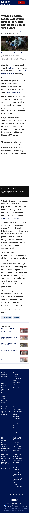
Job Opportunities (17, 422)
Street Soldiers (17, 442)
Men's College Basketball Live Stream (17, 474)
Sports (3, 398)
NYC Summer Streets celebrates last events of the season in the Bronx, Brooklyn (9, 337)
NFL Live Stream (17, 458)
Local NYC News (5, 380)
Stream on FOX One (17, 455)
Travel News (16, 382)
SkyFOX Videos (17, 448)
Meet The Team (17, 411)
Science (3, 396)
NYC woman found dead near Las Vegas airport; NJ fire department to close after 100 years (9, 330)
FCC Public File (17, 430)
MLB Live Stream (17, 464)
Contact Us (16, 426)
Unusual (3, 394)
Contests (15, 428)
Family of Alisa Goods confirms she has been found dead (9, 351)
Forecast (15, 374)
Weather (16, 372)
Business (3, 444)
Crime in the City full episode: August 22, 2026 (8, 344)
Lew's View (16, 444)
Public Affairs (16, 424)
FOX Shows (16, 416)
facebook (7, 494)
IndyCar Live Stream (16, 470)
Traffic (15, 380)
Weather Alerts (17, 378)
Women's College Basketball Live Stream (17, 479)
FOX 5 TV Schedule (15, 413)
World (16, 318)
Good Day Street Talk (5, 411)
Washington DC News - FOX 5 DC (5, 467)
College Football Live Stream (17, 461)
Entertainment (5, 393)
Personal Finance (5, 448)
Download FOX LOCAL (17, 419)
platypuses (12, 68)
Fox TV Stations (16, 31)
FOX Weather (16, 388)
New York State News (5, 382)
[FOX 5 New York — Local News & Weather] (6, 3)
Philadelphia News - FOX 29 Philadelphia (5, 463)
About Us (16, 407)
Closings (15, 376)
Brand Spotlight (17, 450)
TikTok (13, 494)
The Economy (5, 446)
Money (3, 438)
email (22, 494)
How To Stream (17, 409)
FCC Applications (17, 432)
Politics (3, 387)
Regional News (4, 455)
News (3, 372)
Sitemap (3, 402)
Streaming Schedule (4, 377)
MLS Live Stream (17, 486)
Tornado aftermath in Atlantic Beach (9, 358)
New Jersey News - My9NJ (5, 459)
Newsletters (4, 400)
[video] (24, 330)
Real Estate (4, 450)
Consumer (4, 440)
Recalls (3, 442)
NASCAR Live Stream (16, 466)
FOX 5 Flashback (17, 446)
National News (5, 385)
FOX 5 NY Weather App (16, 385)
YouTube (16, 494)
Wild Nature (23, 31)
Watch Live (21, 2)
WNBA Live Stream (16, 483)
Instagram (10, 494)
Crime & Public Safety (5, 390)
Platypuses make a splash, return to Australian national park (14, 53)
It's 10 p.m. (16, 433)
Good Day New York (4, 408)
